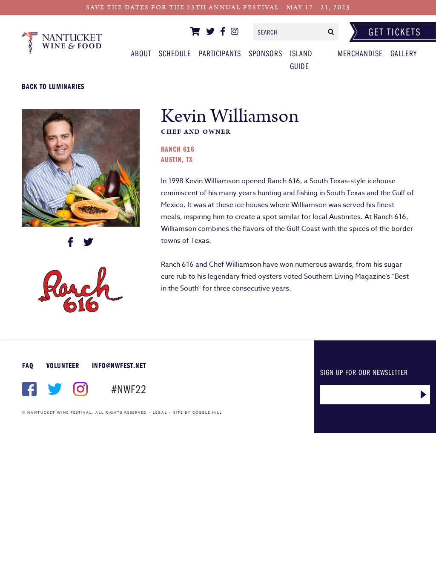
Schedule (175, 53)
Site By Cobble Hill (197, 412)
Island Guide (301, 59)
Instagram (79, 389)
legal (160, 412)
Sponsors (265, 53)
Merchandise (360, 53)
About (141, 53)
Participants (62, 42)
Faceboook (28, 389)
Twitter (54, 389)
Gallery (403, 53)
